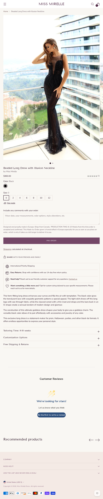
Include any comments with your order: (20, 210)
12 (49, 197)
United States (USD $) (14, 482)
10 (41, 197)
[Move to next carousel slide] (97, 440)
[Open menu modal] (5, 4)
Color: (8, 181)
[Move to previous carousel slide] (91, 440)
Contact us (73, 279)
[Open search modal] (92, 4)
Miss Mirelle (11, 171)
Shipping (7, 249)
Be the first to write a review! (51, 415)
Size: (6, 192)
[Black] (5, 186)
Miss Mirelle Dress (23, 486)
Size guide (11, 203)
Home (5, 11)
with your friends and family (24, 257)
